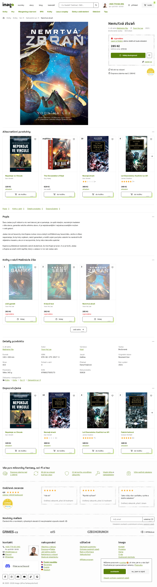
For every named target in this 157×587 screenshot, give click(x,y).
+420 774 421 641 (116, 4)
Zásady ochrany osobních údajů (116, 578)
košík (151, 4)
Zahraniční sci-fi (32, 18)
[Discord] (18, 576)
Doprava (44, 549)
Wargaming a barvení (27, 12)
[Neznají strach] (98, 167)
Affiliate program (86, 559)
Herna (120, 552)
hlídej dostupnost (130, 55)
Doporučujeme (52, 209)
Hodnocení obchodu (126, 557)
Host (82, 349)
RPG (41, 12)
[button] (78, 132)
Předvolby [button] (138, 565)
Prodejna (122, 549)
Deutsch (47, 570)
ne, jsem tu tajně (138, 571)
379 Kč (124, 49)
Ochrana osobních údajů (89, 549)
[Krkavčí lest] (59, 294)
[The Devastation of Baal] (59, 167)
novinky (21, 5)
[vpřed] (151, 156)
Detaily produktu (34, 209)
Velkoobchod (85, 554)
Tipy (106, 12)
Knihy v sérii (17, 209)
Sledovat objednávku (49, 557)
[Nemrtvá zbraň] (98, 294)
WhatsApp (9, 557)
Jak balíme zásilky (48, 552)
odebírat (147, 519)
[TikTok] (30, 576)
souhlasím (114, 571)
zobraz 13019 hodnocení (13, 495)
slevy (31, 5)
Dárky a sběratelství (80, 12)
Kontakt (121, 547)
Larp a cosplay (62, 12)
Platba (52, 549)
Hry (12, 12)
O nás (120, 554)
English (46, 567)
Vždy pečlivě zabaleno (143, 472)
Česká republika (50, 562)
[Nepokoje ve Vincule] (21, 167)
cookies (123, 562)
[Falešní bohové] (136, 424)
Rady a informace (87, 552)
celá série (77, 329)
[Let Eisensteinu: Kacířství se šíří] (136, 167)
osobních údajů (148, 524)
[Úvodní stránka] (4, 18)
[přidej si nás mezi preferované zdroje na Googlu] (37, 576)
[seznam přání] (149, 55)
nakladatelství (108, 475)
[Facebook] (5, 576)
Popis (5, 209)
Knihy (49, 12)
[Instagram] (11, 576)
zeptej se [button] (148, 62)
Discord (8, 554)
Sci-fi (21, 18)
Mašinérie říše (122, 28)
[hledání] (96, 5)
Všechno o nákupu (48, 547)
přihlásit (134, 5)
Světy (5, 12)
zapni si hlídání (117, 41)
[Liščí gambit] (21, 294)
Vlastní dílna (108, 472)
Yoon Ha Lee (138, 28)
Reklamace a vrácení (49, 554)
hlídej (22, 319)
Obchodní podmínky (88, 547)
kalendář (51, 5)
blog (41, 5)
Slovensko (48, 565)
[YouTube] (24, 576)
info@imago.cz (11, 552)
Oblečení (96, 12)
